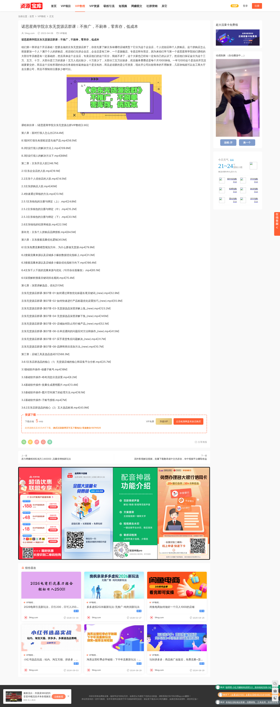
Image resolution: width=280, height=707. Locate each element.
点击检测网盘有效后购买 (188, 421)
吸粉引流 (109, 6)
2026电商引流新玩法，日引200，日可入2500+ (51, 606)
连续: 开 (228, 142)
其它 (164, 6)
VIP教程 (80, 6)
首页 (54, 6)
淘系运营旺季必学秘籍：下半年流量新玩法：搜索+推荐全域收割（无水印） (114, 659)
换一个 (247, 142)
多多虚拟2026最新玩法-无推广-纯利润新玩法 (113, 606)
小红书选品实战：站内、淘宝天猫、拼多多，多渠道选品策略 (51, 659)
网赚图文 (136, 6)
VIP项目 (66, 6)
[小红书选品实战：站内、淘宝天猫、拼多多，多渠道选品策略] (51, 637)
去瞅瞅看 (58, 696)
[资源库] (31, 5)
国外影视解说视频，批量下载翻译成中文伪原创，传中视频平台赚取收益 (170, 458)
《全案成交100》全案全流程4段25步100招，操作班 (253, 687)
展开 (277, 224)
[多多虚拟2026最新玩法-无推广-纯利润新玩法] (114, 585)
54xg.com (30, 33)
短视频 (123, 6)
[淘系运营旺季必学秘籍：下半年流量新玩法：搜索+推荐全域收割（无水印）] (114, 637)
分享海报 (202, 442)
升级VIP (164, 421)
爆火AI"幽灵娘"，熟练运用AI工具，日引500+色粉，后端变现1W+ (250, 702)
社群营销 (152, 6)
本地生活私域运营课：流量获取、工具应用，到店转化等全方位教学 (252, 695)
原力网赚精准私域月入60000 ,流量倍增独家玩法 (46, 458)
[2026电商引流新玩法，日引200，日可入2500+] (51, 585)
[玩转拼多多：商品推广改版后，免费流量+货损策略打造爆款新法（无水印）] (177, 637)
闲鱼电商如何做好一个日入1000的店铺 (172, 606)
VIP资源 (94, 6)
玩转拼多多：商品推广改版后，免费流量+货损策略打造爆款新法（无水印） (176, 659)
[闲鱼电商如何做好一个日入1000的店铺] (177, 585)
